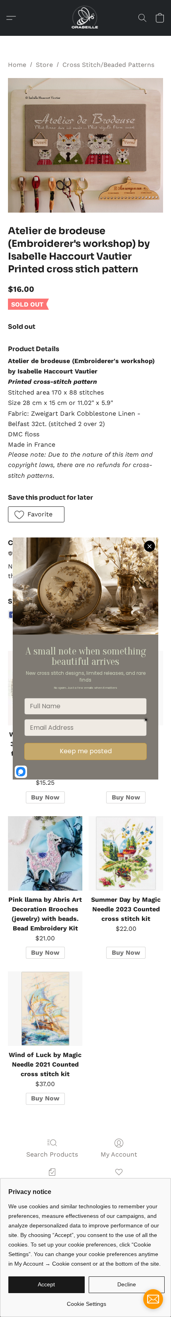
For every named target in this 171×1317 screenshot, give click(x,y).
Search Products (52, 1154)
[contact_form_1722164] (153, 1299)
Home (17, 64)
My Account (119, 1154)
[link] (86, 1301)
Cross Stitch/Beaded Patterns (108, 64)
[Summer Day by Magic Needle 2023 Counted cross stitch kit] (126, 853)
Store (44, 64)
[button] (85, 18)
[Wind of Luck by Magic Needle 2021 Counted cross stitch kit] (45, 1008)
